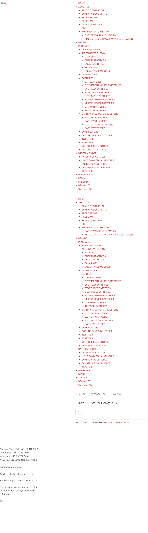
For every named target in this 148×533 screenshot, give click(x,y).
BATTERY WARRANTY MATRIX (100, 35)
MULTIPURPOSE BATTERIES (99, 103)
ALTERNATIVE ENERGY (93, 53)
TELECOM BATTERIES (96, 110)
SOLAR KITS (91, 67)
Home (78, 394)
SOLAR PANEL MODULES (98, 71)
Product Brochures (91, 49)
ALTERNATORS (89, 74)
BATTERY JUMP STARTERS (99, 124)
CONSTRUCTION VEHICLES (96, 167)
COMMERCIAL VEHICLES (94, 164)
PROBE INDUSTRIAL (92, 24)
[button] (111, 195)
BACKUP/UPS (92, 56)
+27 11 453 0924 (20, 452)
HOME (81, 3)
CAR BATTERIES (93, 81)
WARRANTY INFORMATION (95, 31)
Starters (86, 394)
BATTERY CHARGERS (96, 121)
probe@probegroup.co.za (20, 474)
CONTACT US (85, 189)
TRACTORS (87, 171)
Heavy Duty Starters (112, 422)
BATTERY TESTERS (95, 128)
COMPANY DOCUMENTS (94, 13)
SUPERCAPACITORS (95, 60)
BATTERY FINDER (87, 153)
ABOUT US (83, 6)
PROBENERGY (85, 174)
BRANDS (82, 42)
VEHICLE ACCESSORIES (94, 149)
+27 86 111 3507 (29, 449)
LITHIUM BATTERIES (95, 106)
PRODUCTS (84, 46)
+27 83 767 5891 (20, 456)
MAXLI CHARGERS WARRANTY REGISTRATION (109, 39)
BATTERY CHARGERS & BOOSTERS (100, 113)
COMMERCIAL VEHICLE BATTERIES (103, 85)
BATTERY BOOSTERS (96, 117)
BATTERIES (87, 78)
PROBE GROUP (89, 17)
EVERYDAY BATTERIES (96, 88)
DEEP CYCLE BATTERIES (97, 96)
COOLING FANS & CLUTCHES (97, 135)
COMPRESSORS (90, 131)
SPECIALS (83, 181)
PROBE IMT (87, 21)
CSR (84, 28)
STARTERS (87, 142)
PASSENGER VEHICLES (94, 156)
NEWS (81, 178)
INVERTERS (88, 139)
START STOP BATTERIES (98, 92)
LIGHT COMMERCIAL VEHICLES (98, 160)
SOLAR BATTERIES (94, 64)
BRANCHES (84, 185)
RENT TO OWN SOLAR (93, 10)
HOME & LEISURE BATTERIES (100, 99)
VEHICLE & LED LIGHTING (95, 146)
